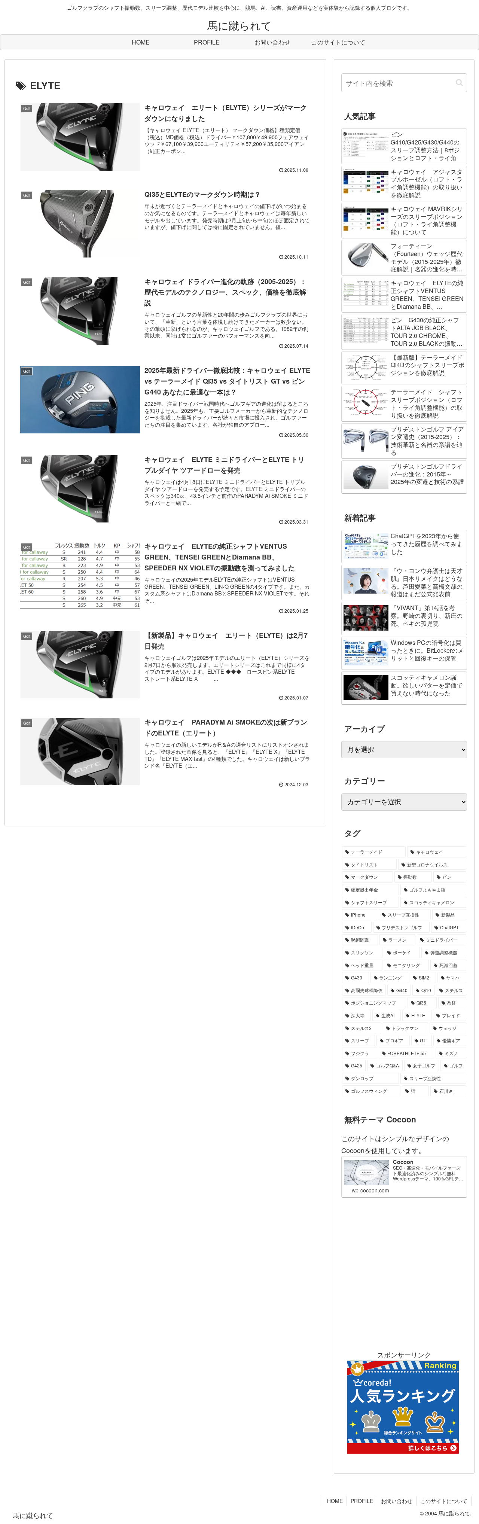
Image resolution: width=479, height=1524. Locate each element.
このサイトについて (443, 1501)
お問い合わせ (396, 1501)
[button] (459, 82)
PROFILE (362, 1501)
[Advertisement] (404, 1273)
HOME (335, 1501)
